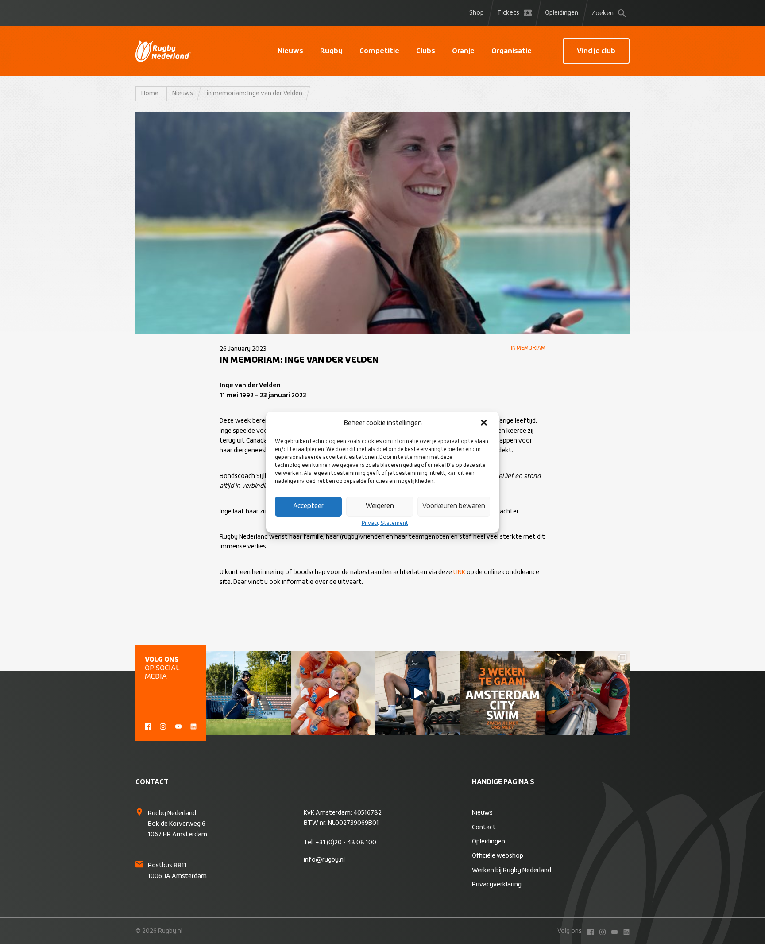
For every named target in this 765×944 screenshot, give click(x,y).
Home (149, 93)
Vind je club (596, 50)
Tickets (508, 13)
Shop (476, 13)
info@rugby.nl (324, 860)
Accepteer (308, 506)
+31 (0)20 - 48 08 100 (345, 842)
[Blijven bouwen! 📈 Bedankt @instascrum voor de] (248, 693)
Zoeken (602, 13)
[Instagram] (163, 725)
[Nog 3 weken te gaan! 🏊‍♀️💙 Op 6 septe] (502, 693)
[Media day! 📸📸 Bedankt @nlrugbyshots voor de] (333, 693)
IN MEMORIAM (528, 348)
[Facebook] (148, 725)
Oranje (463, 50)
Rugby (331, 50)
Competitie (379, 50)
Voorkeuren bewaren (453, 506)
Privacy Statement (385, 523)
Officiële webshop (497, 856)
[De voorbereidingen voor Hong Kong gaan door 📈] (417, 693)
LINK (459, 572)
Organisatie (511, 50)
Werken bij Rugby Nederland (511, 870)
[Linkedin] (193, 725)
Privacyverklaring (497, 885)
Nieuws (290, 50)
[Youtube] (178, 725)
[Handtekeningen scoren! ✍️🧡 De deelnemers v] (587, 693)
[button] (484, 423)
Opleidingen (561, 13)
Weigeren (380, 506)
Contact (484, 827)
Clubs (425, 50)
